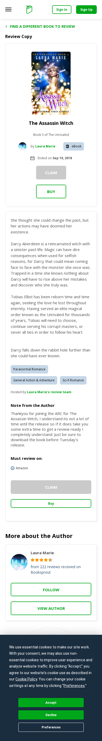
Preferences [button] (74, 686)
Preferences (51, 727)
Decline (51, 715)
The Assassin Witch (51, 123)
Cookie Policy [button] (26, 679)
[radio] (33, 560)
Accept (51, 703)
